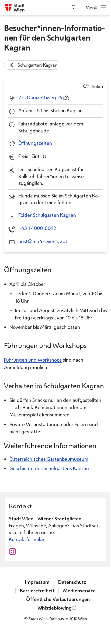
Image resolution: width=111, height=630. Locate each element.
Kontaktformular (27, 539)
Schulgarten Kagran (37, 65)
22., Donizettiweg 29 (40, 97)
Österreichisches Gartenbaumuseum (48, 459)
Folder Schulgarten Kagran (47, 215)
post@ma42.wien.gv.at (42, 241)
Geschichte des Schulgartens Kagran (49, 468)
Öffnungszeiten (35, 143)
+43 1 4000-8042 (37, 228)
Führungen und (33, 360)
